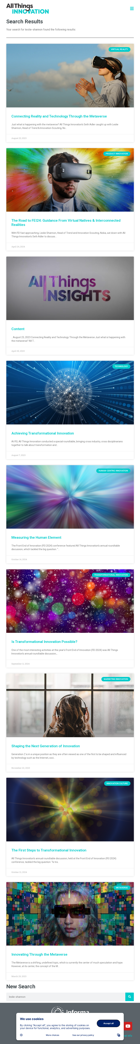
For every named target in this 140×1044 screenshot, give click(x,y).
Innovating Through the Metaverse (39, 954)
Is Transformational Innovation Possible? (44, 642)
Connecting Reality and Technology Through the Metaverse (59, 116)
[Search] (129, 997)
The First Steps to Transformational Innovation (48, 850)
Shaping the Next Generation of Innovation (45, 746)
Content (17, 329)
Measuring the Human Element (36, 537)
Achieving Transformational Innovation (42, 433)
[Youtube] (128, 1026)
